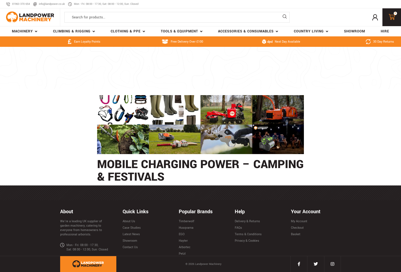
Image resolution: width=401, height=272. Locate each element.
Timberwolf (186, 221)
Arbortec (184, 247)
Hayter (183, 241)
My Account (299, 221)
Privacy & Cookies (247, 241)
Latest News (131, 234)
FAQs (238, 228)
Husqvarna (186, 228)
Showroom (130, 241)
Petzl (182, 254)
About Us (129, 221)
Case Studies (132, 228)
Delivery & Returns (247, 221)
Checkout (297, 228)
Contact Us (130, 247)
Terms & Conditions (248, 234)
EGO (182, 234)
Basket (295, 234)
